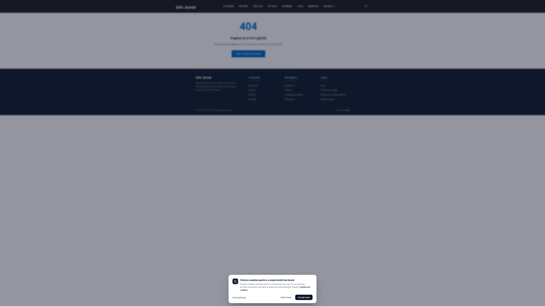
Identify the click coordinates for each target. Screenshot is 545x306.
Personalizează (239, 297)
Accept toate (304, 297)
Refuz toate (286, 297)
